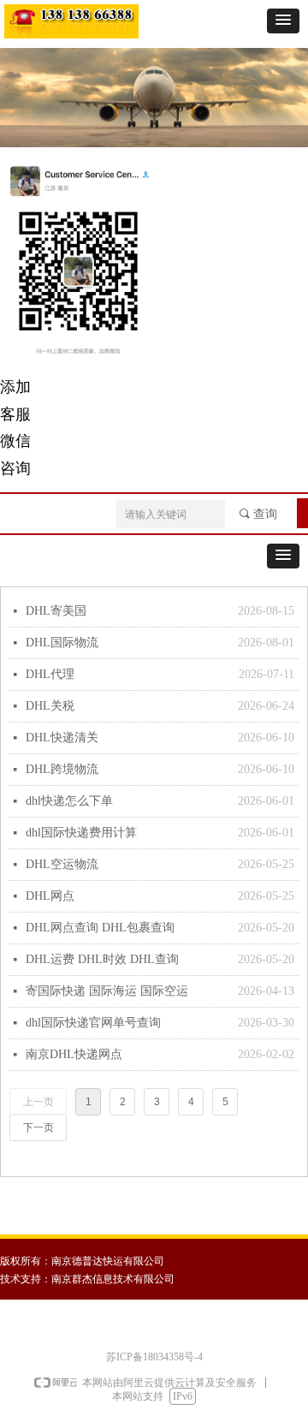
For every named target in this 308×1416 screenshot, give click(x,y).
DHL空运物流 (62, 864)
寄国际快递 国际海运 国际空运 (107, 991)
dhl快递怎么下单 (69, 800)
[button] (283, 21)
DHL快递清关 (62, 737)
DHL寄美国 (56, 610)
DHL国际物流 (62, 642)
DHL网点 (50, 895)
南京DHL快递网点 (74, 1054)
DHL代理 (50, 674)
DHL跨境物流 (62, 769)
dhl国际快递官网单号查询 (93, 1022)
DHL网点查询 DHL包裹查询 (100, 927)
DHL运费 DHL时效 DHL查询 (102, 959)
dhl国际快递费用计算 (81, 832)
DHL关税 (50, 705)
